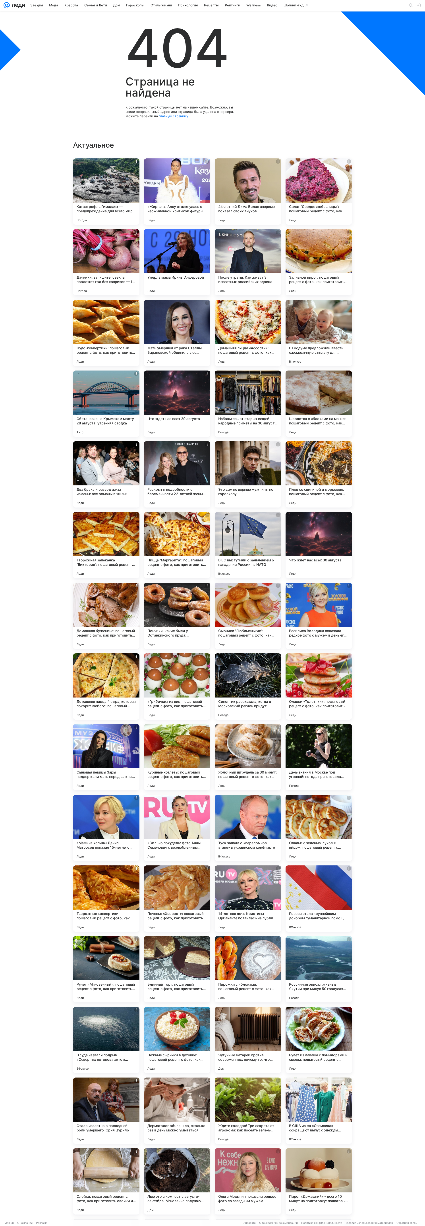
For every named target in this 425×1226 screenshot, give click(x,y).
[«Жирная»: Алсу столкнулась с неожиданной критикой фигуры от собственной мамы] (177, 191)
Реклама (41, 1222)
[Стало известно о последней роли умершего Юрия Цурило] (106, 1111)
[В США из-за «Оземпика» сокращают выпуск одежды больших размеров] (319, 1111)
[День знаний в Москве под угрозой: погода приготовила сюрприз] (319, 757)
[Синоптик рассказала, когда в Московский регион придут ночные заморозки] (248, 686)
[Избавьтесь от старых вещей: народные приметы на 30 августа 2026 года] (248, 404)
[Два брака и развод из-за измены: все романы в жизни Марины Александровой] (106, 474)
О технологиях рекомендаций (278, 1222)
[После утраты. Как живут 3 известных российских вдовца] (248, 262)
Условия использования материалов (369, 1222)
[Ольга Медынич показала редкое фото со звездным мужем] (248, 1181)
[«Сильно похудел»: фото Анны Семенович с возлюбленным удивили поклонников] (177, 828)
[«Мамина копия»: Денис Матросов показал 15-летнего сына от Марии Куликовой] (106, 828)
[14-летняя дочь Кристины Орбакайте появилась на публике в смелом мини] (248, 898)
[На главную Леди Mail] (17, 5)
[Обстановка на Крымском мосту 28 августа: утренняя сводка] (106, 404)
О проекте (249, 1222)
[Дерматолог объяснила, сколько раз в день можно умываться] (177, 1111)
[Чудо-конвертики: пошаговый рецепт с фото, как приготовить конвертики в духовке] (106, 333)
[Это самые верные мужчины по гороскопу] (248, 474)
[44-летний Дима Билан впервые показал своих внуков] (248, 191)
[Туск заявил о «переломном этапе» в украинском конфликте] (248, 828)
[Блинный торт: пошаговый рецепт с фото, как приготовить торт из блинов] (177, 969)
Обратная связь (406, 1222)
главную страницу (173, 116)
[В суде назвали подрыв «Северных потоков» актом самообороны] (106, 1040)
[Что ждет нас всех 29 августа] (177, 404)
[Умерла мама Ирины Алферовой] (177, 262)
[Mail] (7, 5)
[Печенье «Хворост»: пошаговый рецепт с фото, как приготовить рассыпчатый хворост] (177, 898)
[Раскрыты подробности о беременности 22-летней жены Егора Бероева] (177, 474)
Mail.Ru (9, 1222)
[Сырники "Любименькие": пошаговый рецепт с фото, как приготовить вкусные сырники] (248, 616)
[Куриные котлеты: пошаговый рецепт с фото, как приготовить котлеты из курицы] (177, 757)
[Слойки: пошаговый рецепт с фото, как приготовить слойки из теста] (106, 1181)
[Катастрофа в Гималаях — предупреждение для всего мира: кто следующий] (106, 191)
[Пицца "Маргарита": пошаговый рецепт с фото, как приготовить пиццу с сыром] (177, 545)
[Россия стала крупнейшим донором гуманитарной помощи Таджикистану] (319, 898)
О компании (25, 1222)
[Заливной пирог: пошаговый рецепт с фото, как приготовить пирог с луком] (319, 262)
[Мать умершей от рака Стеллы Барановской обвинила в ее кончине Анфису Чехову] (177, 333)
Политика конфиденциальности (321, 1222)
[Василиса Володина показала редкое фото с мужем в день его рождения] (319, 616)
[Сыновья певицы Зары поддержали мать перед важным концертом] (106, 757)
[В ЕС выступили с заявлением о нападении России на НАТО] (248, 545)
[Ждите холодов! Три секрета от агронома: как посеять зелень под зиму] (248, 1111)
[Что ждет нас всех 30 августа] (319, 545)
